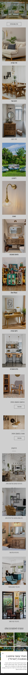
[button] (2, 653)
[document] (14, 337)
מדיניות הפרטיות (22, 669)
